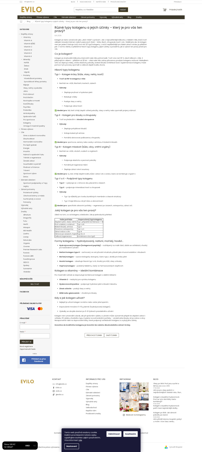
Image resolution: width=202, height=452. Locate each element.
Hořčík (26, 62)
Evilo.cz (59, 387)
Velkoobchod (85, 2)
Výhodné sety (26, 208)
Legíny (26, 186)
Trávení (26, 170)
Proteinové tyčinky (30, 192)
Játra (25, 91)
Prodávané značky (118, 2)
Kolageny (27, 123)
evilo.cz (59, 391)
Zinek (26, 69)
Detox (25, 177)
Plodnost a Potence (31, 167)
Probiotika (27, 110)
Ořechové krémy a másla (33, 196)
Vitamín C (28, 47)
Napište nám (101, 2)
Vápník (26, 72)
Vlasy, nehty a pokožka (32, 88)
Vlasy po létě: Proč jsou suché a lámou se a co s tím (166, 384)
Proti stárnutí (28, 94)
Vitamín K (28, 56)
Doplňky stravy (27, 34)
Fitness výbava (27, 129)
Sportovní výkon (30, 173)
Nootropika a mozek (31, 100)
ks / (35, 284)
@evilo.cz (59, 394)
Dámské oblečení (28, 180)
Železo (26, 66)
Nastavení (71, 446)
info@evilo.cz (61, 384)
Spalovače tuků (29, 116)
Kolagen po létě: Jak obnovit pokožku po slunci (164, 414)
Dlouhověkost (29, 139)
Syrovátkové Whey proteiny (35, 81)
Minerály (26, 59)
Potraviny (27, 202)
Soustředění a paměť (32, 164)
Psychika (26, 107)
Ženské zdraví (29, 161)
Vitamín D (28, 50)
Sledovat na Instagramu (136, 415)
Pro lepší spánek (30, 145)
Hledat (123, 10)
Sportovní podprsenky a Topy (35, 183)
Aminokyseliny (29, 113)
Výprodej (24, 205)
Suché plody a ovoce (32, 199)
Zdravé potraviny (28, 189)
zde (80, 440)
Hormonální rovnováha (32, 142)
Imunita (26, 151)
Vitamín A (28, 40)
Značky (24, 211)
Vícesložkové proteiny (33, 78)
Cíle (22, 132)
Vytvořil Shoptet (175, 447)
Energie (26, 148)
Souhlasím (130, 434)
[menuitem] (25, 17)
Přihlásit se (26, 342)
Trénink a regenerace (32, 157)
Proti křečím (28, 97)
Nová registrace (26, 346)
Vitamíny (27, 37)
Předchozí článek (94, 335)
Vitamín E (28, 53)
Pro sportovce (29, 119)
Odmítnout (114, 434)
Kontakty (57, 433)
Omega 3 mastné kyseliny (34, 126)
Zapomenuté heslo (27, 349)
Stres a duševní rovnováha (34, 135)
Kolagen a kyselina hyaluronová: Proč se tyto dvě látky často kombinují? (166, 399)
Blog (73, 2)
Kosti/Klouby (28, 104)
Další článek (111, 335)
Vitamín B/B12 (29, 43)
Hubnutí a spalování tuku (33, 154)
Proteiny (26, 75)
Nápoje (26, 85)
